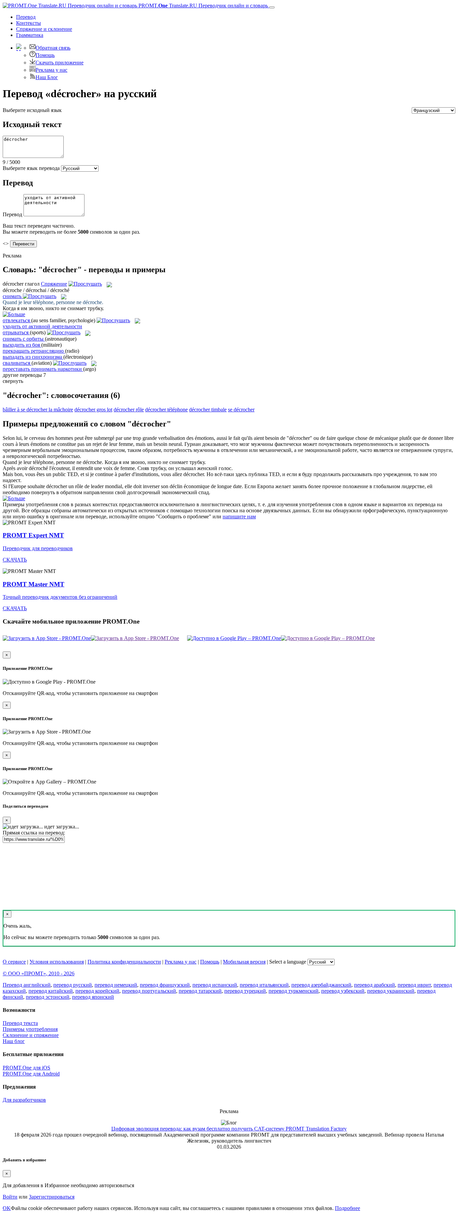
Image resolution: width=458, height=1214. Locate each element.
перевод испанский (214, 985)
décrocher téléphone (166, 409)
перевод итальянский (264, 985)
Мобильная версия (244, 962)
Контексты (28, 23)
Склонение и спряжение (31, 1035)
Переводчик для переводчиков (38, 548)
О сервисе (14, 962)
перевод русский (72, 985)
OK (7, 1208)
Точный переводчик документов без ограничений (60, 597)
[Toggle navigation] (272, 7)
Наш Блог (47, 77)
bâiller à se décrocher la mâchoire (38, 409)
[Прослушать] (85, 284)
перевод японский (93, 997)
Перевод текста (20, 1023)
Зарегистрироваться (51, 1197)
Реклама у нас (51, 70)
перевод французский (165, 985)
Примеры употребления (30, 1029)
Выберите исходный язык (32, 110)
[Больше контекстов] (14, 314)
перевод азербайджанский (321, 985)
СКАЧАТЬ (15, 560)
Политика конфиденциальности (124, 962)
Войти (10, 1197)
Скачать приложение (59, 62)
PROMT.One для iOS (26, 1068)
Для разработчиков (24, 1100)
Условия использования (57, 962)
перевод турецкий (245, 991)
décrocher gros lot (93, 409)
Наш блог (14, 1041)
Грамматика (29, 35)
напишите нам (239, 516)
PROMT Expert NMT (33, 535)
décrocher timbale (208, 409)
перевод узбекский (342, 991)
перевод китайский (50, 991)
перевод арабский (374, 985)
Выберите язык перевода (31, 168)
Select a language (287, 962)
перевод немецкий (116, 985)
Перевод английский (27, 985)
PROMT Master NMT (33, 584)
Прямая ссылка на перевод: (34, 832)
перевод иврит (414, 985)
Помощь (45, 55)
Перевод (26, 17)
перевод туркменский (294, 991)
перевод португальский (149, 991)
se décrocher (241, 409)
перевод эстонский (47, 997)
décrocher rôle (129, 409)
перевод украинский (390, 991)
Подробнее (347, 1208)
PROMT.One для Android (31, 1074)
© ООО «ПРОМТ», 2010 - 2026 (38, 973)
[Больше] (14, 498)
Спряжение (44, 29)
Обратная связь (53, 48)
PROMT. (202, 5)
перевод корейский (97, 991)
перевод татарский (200, 991)
